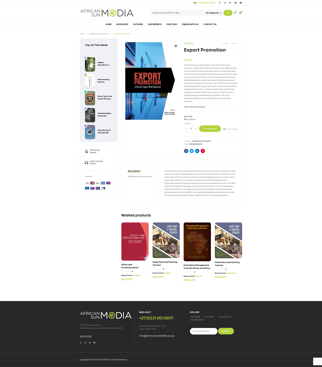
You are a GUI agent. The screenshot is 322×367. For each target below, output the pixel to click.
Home (82, 34)
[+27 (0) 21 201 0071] (195, 3)
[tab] (140, 171)
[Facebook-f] (220, 3)
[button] (176, 46)
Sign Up (225, 331)
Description (134, 171)
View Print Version (197, 107)
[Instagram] (225, 3)
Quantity (187, 123)
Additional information (140, 176)
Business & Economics (99, 34)
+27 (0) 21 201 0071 (205, 3)
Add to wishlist (232, 129)
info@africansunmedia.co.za (156, 335)
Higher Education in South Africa (103, 65)
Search (228, 13)
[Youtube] (235, 3)
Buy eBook (191, 119)
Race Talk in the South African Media (105, 98)
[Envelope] (241, 3)
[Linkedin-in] (230, 3)
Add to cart (211, 129)
